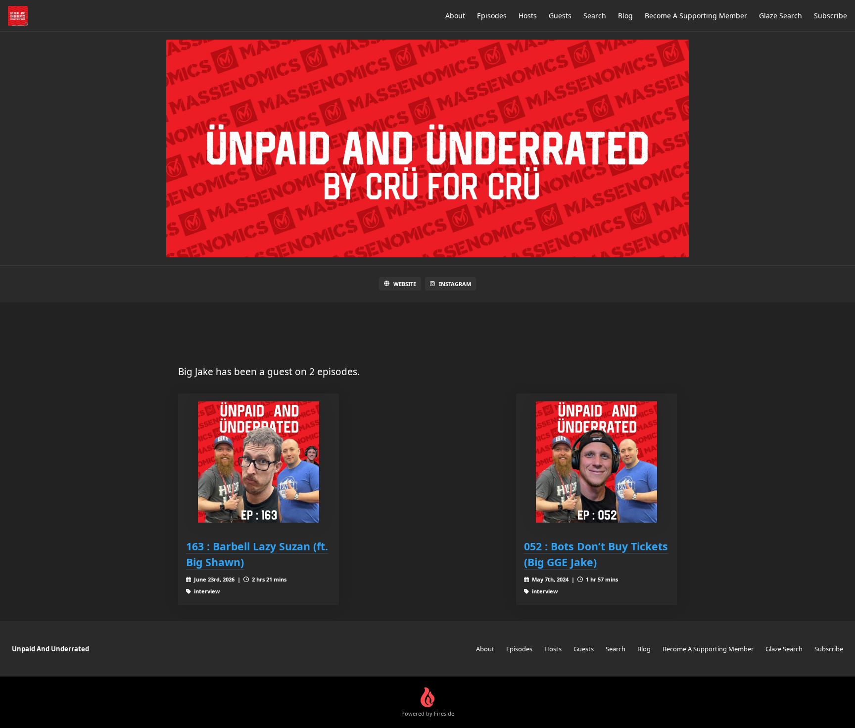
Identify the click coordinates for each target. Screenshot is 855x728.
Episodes (492, 15)
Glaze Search (780, 15)
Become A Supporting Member (696, 15)
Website (404, 284)
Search (594, 15)
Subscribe (830, 15)
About (455, 15)
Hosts (528, 15)
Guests (560, 15)
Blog (625, 15)
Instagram (455, 284)
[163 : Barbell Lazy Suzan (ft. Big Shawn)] (258, 462)
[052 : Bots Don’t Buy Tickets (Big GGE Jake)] (596, 462)
